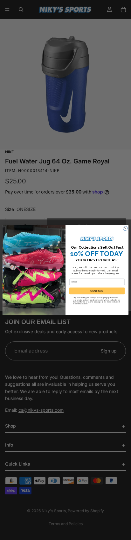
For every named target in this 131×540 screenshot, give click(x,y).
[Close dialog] (125, 228)
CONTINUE (97, 291)
